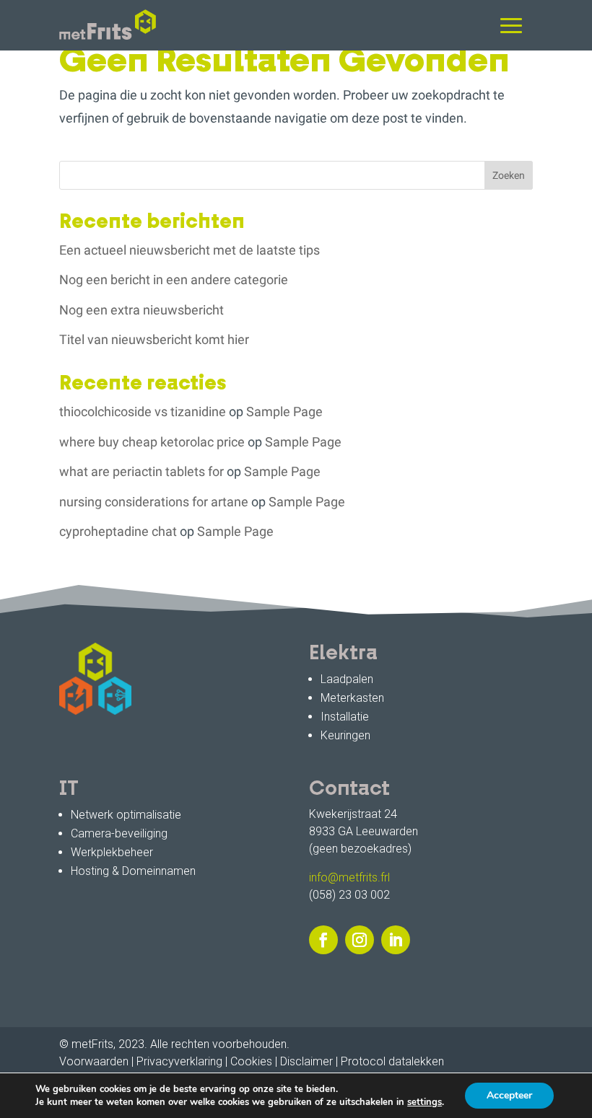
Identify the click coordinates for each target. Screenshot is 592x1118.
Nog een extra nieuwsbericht (141, 309)
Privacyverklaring (179, 1061)
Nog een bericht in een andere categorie (173, 279)
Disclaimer (306, 1061)
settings (424, 1102)
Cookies (251, 1061)
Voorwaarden (94, 1061)
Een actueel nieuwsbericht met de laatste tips (189, 250)
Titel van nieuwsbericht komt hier (154, 339)
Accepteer (509, 1095)
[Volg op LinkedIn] (395, 939)
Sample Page (284, 411)
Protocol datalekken (392, 1061)
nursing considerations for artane (153, 501)
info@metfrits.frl (349, 877)
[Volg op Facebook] (323, 939)
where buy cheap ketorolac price (152, 441)
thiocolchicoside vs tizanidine (142, 411)
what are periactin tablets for (141, 471)
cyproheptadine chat (118, 531)
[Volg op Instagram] (359, 939)
